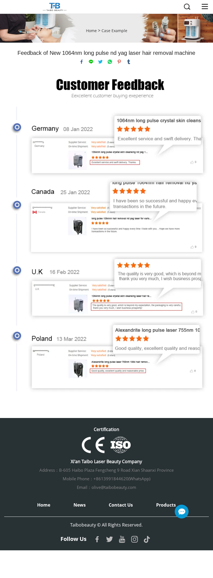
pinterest (119, 61)
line (91, 61)
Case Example (114, 30)
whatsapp (110, 61)
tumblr (128, 61)
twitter (100, 61)
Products (166, 505)
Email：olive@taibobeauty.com (106, 487)
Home (91, 30)
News (79, 505)
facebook (81, 61)
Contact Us (121, 505)
